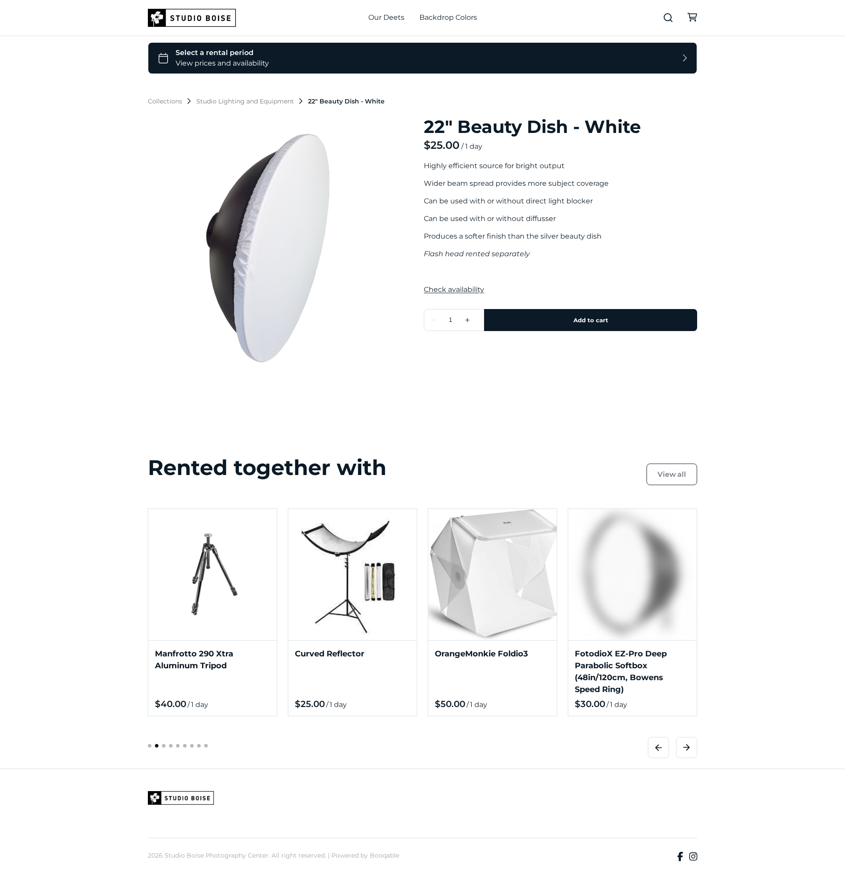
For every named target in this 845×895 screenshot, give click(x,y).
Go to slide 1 (149, 745)
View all (672, 474)
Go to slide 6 (184, 745)
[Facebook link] (680, 857)
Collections (165, 101)
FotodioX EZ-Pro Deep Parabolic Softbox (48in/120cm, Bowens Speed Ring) (621, 671)
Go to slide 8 (198, 745)
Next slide (686, 747)
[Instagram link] (693, 857)
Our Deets (386, 17)
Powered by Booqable (365, 855)
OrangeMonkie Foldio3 (481, 654)
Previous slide (658, 747)
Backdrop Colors (448, 17)
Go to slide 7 (191, 745)
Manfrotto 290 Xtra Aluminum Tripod (194, 659)
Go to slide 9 (205, 745)
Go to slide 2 (156, 745)
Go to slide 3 (163, 745)
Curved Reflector (329, 654)
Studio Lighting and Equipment (245, 101)
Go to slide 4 (170, 745)
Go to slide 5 (177, 745)
